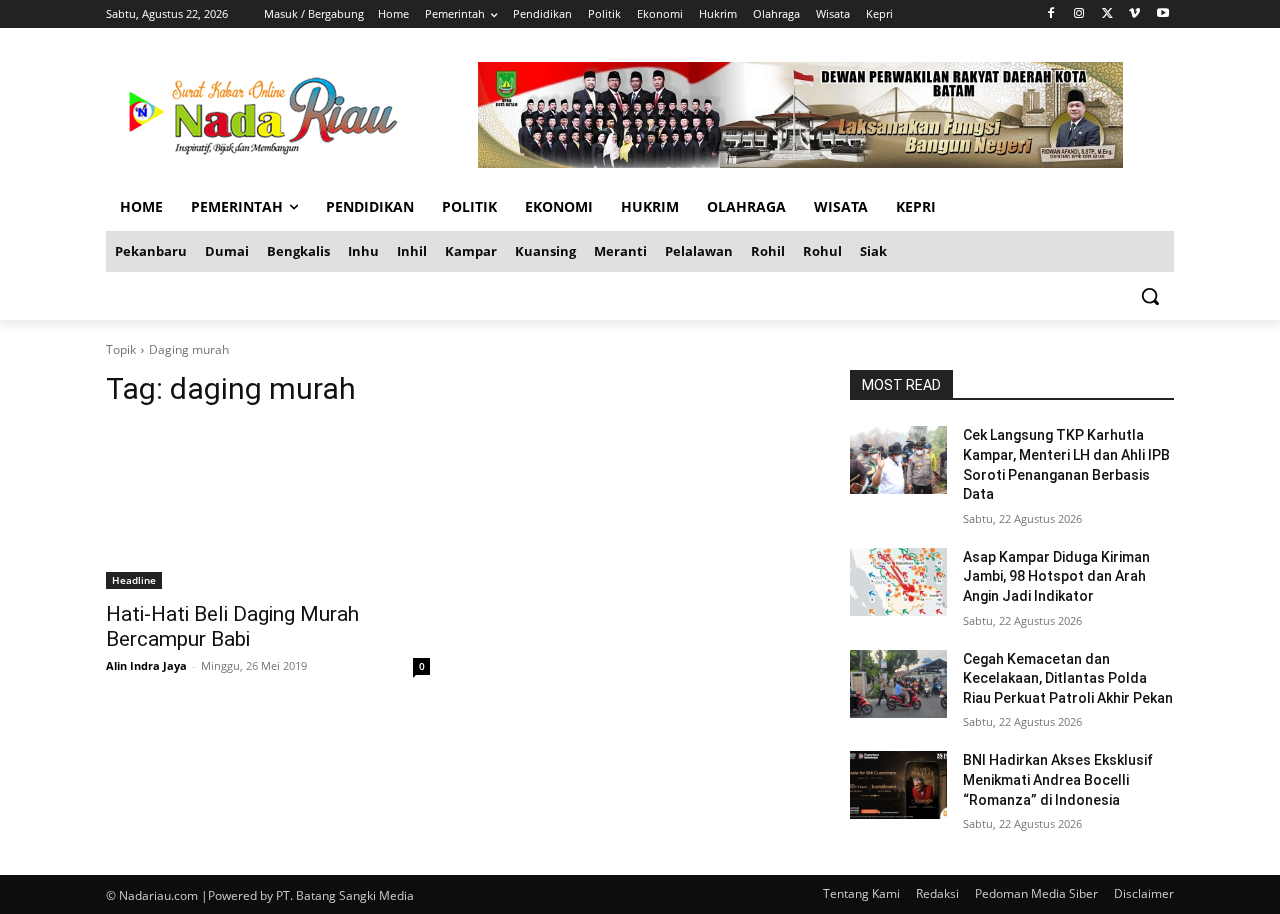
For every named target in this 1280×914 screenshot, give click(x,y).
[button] (1150, 296)
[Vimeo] (1134, 14)
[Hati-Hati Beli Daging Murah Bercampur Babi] (268, 508)
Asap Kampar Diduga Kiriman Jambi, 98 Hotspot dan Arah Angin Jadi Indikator (1056, 576)
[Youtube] (1162, 14)
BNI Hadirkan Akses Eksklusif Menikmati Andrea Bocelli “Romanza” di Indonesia (1058, 779)
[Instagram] (1079, 14)
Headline (134, 580)
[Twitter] (1107, 14)
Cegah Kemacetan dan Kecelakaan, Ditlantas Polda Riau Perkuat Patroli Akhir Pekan (1068, 678)
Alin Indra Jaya (146, 665)
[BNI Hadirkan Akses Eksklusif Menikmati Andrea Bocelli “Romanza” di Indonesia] (898, 785)
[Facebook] (1051, 14)
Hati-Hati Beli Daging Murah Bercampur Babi (232, 626)
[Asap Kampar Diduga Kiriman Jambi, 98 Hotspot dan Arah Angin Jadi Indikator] (898, 582)
